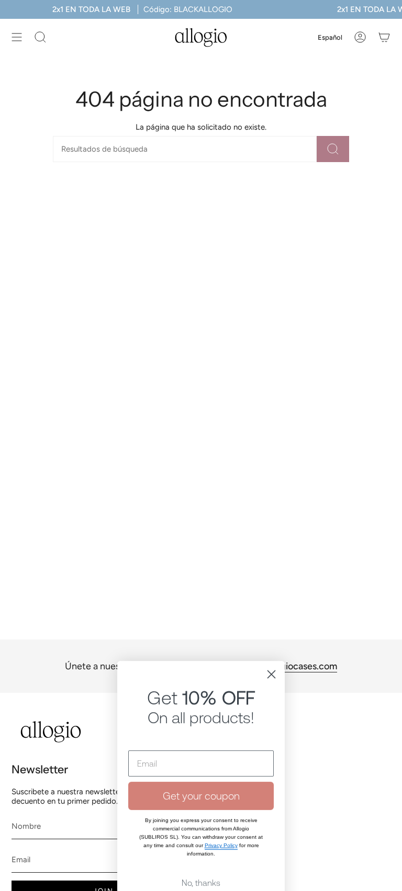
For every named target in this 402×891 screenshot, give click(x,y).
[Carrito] (384, 37)
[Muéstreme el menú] (16, 37)
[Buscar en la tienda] (333, 149)
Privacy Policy (221, 780)
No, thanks (201, 817)
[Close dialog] (271, 609)
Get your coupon (201, 730)
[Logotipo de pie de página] (51, 732)
